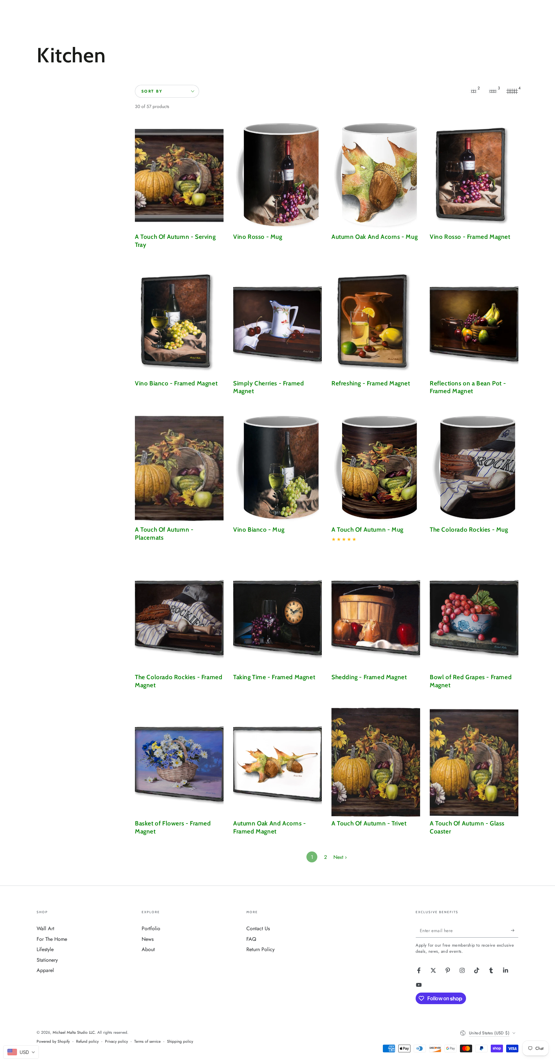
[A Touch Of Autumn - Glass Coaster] (474, 762)
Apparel (45, 970)
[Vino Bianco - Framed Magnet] (179, 322)
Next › (340, 857)
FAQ (251, 939)
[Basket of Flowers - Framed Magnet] (179, 762)
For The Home (52, 939)
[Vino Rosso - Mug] (277, 175)
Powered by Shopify (53, 1041)
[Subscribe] (514, 930)
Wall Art (45, 928)
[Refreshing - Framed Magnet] (375, 322)
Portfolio (151, 928)
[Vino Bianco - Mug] (277, 468)
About (148, 949)
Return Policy (260, 949)
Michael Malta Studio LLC (74, 1032)
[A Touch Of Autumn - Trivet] (375, 762)
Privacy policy (116, 1041)
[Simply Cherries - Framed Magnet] (277, 322)
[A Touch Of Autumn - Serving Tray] (179, 175)
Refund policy (87, 1041)
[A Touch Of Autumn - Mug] (375, 468)
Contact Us (258, 928)
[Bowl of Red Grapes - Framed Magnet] (474, 616)
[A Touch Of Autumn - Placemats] (179, 468)
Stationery (47, 960)
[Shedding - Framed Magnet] (375, 616)
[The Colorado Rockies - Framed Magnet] (179, 616)
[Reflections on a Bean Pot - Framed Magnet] (474, 322)
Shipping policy (180, 1041)
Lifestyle (45, 949)
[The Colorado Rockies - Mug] (474, 468)
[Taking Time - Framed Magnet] (277, 616)
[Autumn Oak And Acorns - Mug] (375, 175)
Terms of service (147, 1041)
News (148, 939)
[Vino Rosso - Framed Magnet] (474, 175)
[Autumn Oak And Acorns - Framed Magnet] (277, 762)
